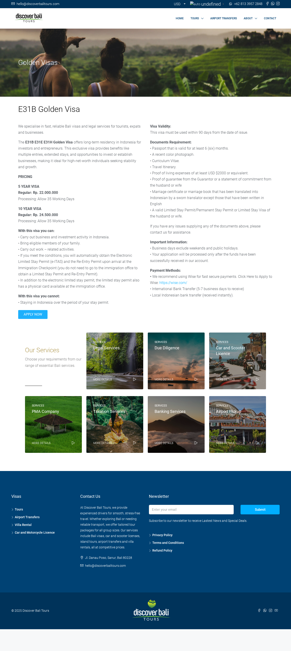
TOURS (195, 18)
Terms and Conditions (168, 543)
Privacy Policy (162, 535)
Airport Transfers (27, 517)
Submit (260, 510)
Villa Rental (23, 525)
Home (180, 18)
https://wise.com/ (173, 283)
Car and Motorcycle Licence (35, 532)
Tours (19, 509)
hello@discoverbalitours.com (105, 565)
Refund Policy (162, 550)
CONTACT (270, 18)
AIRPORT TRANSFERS (223, 18)
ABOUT (248, 18)
